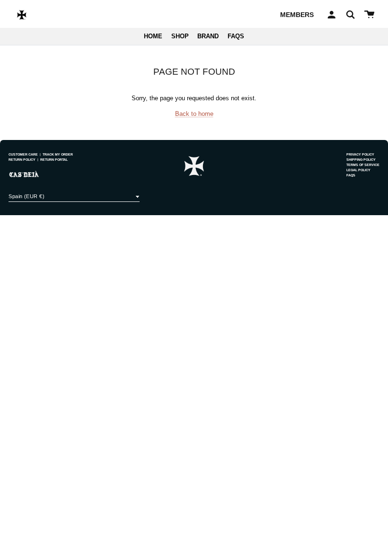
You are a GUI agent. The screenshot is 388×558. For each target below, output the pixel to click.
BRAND (208, 36)
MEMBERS (297, 14)
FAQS (236, 36)
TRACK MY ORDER (58, 154)
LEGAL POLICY (358, 170)
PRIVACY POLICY (360, 154)
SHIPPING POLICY (361, 159)
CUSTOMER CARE (23, 154)
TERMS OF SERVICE (362, 165)
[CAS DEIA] (22, 15)
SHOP (180, 36)
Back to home (194, 114)
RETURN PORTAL (54, 159)
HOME (153, 36)
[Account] (330, 14)
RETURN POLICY (22, 159)
